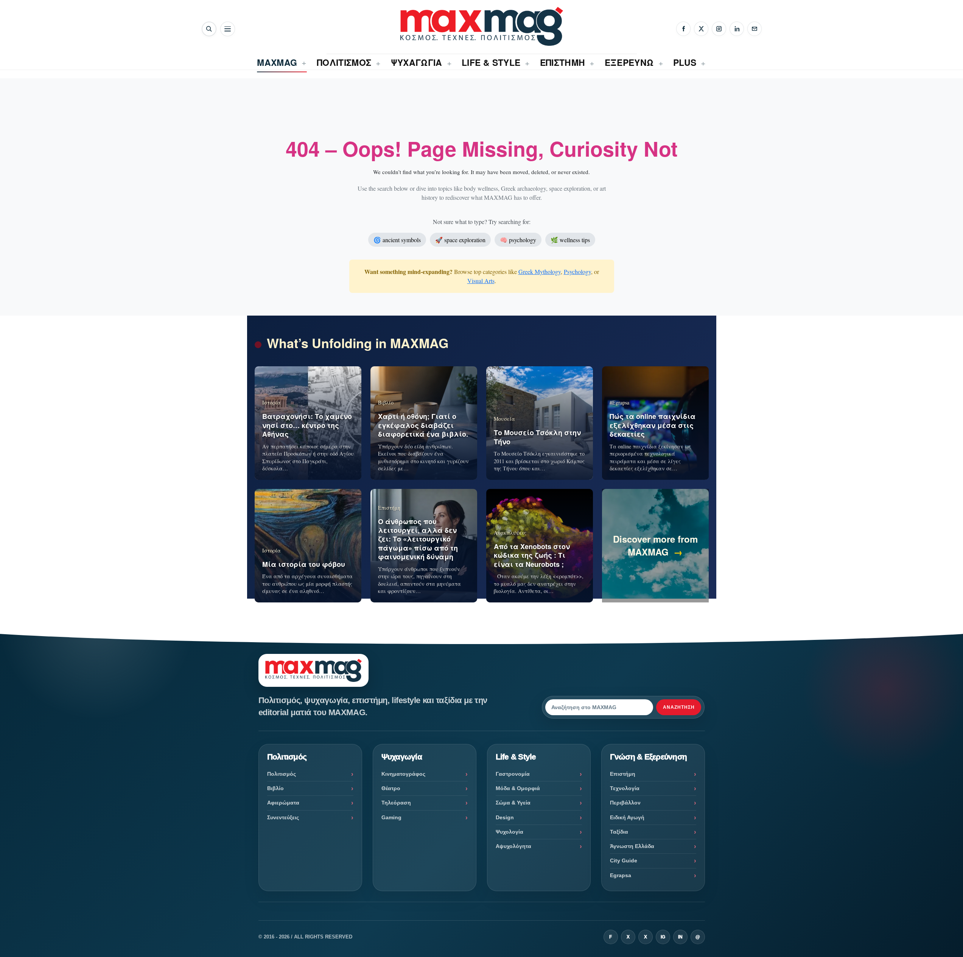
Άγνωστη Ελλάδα (632, 846)
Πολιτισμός (281, 774)
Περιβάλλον (625, 803)
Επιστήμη (622, 774)
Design (505, 817)
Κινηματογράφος (403, 774)
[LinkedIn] (737, 29)
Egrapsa (620, 875)
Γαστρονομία (513, 774)
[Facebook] (683, 29)
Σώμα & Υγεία (513, 803)
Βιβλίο (275, 788)
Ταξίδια (619, 832)
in (680, 937)
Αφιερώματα (283, 803)
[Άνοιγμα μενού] (227, 29)
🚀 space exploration (460, 240)
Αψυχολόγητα (513, 846)
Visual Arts (481, 281)
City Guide (623, 860)
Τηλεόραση (396, 803)
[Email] (754, 29)
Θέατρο (390, 788)
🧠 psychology (518, 240)
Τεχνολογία (624, 788)
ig (663, 937)
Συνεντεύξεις (283, 817)
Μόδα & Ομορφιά (518, 788)
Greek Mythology (539, 271)
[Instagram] (719, 29)
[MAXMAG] (481, 26)
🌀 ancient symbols (397, 240)
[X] (701, 29)
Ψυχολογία (509, 832)
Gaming (391, 817)
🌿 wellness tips (570, 240)
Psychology (577, 271)
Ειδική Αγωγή (627, 817)
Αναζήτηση (679, 707)
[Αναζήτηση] (209, 29)
